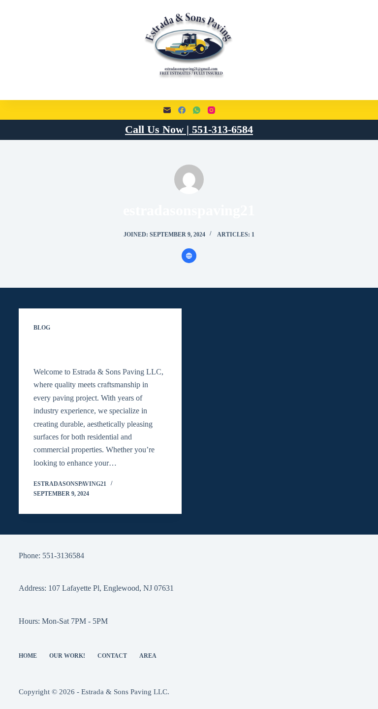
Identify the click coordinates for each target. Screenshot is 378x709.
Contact (112, 655)
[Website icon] (189, 255)
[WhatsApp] (196, 110)
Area (148, 655)
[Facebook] (182, 110)
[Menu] (23, 50)
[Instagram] (211, 110)
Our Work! (67, 655)
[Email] (167, 110)
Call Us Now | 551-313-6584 (189, 129)
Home (28, 655)
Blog (41, 327)
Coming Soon (61, 349)
